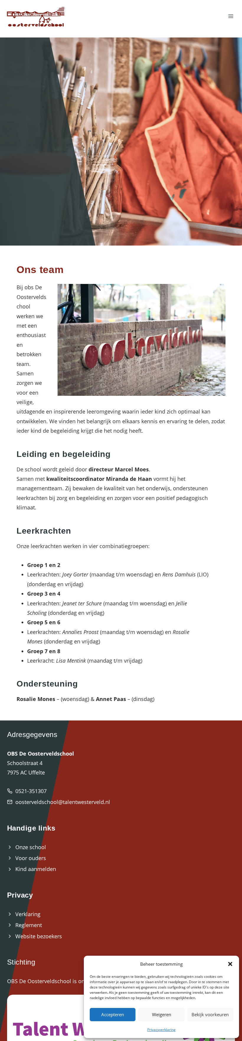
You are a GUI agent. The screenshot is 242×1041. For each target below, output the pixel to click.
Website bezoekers (38, 936)
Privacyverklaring (161, 1029)
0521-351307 (31, 791)
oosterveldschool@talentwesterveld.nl (62, 801)
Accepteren (112, 1014)
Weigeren (161, 1014)
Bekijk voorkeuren (210, 1014)
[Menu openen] (230, 16)
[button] (230, 964)
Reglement (28, 925)
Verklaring (27, 914)
